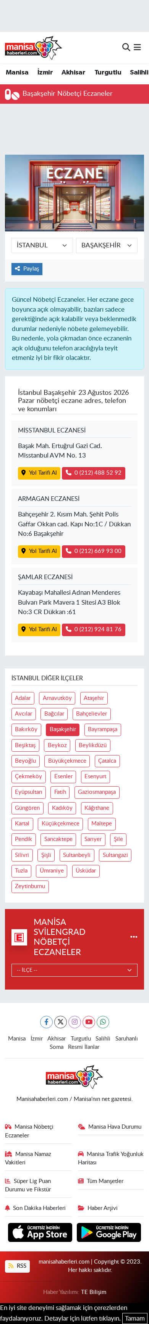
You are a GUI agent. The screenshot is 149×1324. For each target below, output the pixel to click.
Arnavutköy (57, 698)
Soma (56, 1047)
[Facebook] (46, 1022)
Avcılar (23, 714)
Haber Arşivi (102, 1208)
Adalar (23, 698)
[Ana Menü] (137, 47)
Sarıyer (93, 839)
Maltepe (101, 824)
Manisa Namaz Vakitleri (28, 1158)
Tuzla (21, 871)
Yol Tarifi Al (43, 473)
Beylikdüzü (93, 745)
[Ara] (126, 47)
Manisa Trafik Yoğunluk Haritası (111, 1158)
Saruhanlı (126, 1039)
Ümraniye (52, 871)
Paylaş (31, 269)
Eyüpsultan (28, 792)
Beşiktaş (25, 745)
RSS (20, 1266)
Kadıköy (62, 808)
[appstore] (41, 1233)
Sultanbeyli (77, 855)
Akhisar (73, 72)
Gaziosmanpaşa (97, 792)
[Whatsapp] (103, 1022)
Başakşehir (63, 729)
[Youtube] (89, 1022)
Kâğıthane (96, 808)
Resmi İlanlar (83, 1047)
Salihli (139, 72)
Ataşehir (94, 698)
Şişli (46, 855)
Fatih (60, 792)
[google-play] (109, 1233)
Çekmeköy (28, 776)
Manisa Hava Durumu (114, 1127)
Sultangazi (115, 855)
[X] (60, 1022)
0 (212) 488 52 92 (97, 473)
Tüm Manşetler (105, 1181)
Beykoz (57, 745)
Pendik (23, 839)
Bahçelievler (91, 714)
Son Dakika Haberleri (39, 1208)
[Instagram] (74, 1022)
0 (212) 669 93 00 (97, 551)
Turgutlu (107, 72)
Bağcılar (54, 714)
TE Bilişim (93, 1292)
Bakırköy (26, 729)
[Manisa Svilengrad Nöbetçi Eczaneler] (134, 937)
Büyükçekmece (67, 761)
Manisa (17, 72)
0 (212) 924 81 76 (97, 629)
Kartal (22, 824)
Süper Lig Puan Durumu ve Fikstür (28, 1185)
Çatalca (107, 761)
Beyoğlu (25, 761)
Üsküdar (86, 871)
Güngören (27, 808)
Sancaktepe (58, 839)
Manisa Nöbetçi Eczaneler (29, 1131)
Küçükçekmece (60, 824)
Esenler (63, 776)
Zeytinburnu (30, 886)
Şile (118, 839)
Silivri (22, 855)
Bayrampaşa (102, 729)
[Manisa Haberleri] (33, 47)
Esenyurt (95, 776)
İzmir (45, 72)
